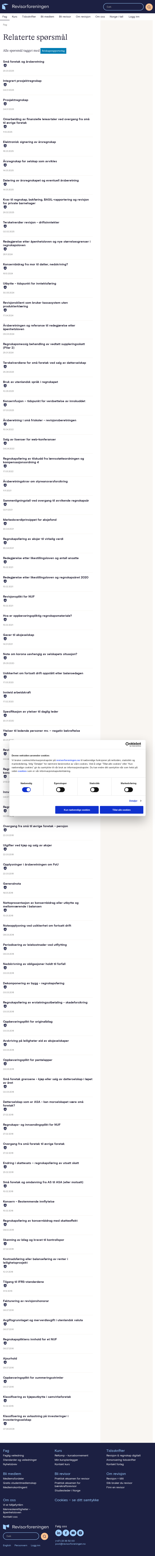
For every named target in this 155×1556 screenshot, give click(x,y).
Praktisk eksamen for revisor (72, 1478)
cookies (22, 771)
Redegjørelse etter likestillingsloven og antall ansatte (41, 558)
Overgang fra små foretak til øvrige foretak (34, 1144)
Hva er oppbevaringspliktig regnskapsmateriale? (37, 615)
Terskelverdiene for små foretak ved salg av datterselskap (44, 363)
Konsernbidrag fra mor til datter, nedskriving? (35, 264)
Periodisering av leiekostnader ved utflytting (35, 945)
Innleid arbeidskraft (17, 692)
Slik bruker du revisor (119, 1483)
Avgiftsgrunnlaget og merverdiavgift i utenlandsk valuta (43, 1320)
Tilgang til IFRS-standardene (23, 1282)
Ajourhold (10, 1358)
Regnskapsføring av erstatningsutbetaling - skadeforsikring (45, 1002)
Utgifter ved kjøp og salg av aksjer (27, 845)
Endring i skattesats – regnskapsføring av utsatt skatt (41, 1163)
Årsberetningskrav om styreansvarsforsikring (35, 481)
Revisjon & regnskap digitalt (123, 1455)
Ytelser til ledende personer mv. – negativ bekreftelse (41, 730)
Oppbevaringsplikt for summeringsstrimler (33, 1377)
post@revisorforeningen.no (70, 1543)
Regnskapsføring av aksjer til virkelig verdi (33, 539)
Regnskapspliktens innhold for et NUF (30, 1339)
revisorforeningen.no (68, 760)
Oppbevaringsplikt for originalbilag (28, 1021)
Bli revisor (65, 16)
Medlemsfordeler (13, 1478)
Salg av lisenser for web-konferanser (29, 439)
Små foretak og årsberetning (23, 61)
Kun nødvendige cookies (77, 810)
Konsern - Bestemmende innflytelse (28, 1201)
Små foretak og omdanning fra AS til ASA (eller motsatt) (43, 1182)
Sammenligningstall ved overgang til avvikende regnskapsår (46, 500)
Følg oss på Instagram (80, 1533)
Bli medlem (47, 16)
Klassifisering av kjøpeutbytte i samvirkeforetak (37, 1397)
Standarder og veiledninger (20, 1460)
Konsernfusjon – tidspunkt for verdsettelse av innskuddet (44, 401)
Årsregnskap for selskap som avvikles (30, 161)
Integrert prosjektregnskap (22, 81)
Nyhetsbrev (10, 1464)
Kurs (14, 16)
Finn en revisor (115, 1487)
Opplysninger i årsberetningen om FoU (31, 864)
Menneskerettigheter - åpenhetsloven (16, 1511)
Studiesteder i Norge (67, 1490)
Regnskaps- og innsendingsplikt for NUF (32, 1124)
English (7, 1545)
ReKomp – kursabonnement (71, 1455)
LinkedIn (58, 1533)
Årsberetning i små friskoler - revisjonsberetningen (39, 420)
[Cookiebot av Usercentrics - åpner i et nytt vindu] (130, 744)
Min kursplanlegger (66, 1460)
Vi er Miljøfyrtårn (13, 1504)
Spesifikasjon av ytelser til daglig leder (30, 711)
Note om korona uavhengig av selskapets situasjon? (40, 654)
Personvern (21, 1545)
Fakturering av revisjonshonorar (26, 1301)
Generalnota (12, 883)
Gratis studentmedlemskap (19, 1483)
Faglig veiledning (13, 1455)
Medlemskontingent (15, 1487)
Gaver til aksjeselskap (18, 635)
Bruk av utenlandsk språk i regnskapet (30, 382)
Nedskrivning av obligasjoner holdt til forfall (34, 964)
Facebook (66, 1533)
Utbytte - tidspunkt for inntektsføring (29, 283)
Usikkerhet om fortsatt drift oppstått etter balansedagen (43, 673)
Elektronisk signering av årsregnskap (29, 142)
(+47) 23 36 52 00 (65, 1540)
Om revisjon (83, 16)
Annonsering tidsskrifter (121, 1460)
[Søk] (123, 6)
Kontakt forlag (115, 1464)
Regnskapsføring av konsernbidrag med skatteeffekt (40, 1220)
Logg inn (134, 16)
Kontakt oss (10, 1516)
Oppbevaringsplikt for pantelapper (27, 1060)
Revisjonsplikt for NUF (19, 596)
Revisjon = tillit (115, 1478)
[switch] (60, 789)
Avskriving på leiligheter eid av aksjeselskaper (36, 1041)
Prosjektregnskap (15, 100)
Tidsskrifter (29, 16)
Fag (4, 16)
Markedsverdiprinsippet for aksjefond (29, 519)
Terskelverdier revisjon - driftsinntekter (31, 222)
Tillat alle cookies (121, 810)
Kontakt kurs (62, 1464)
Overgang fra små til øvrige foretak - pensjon (35, 826)
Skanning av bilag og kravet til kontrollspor (33, 1240)
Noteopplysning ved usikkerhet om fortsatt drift (37, 925)
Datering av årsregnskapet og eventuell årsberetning (41, 180)
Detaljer (133, 800)
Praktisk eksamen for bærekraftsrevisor (67, 1484)
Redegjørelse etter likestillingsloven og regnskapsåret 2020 (45, 577)
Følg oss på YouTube (73, 1533)
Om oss (100, 16)
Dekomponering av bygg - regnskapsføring (33, 983)
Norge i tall (116, 16)
